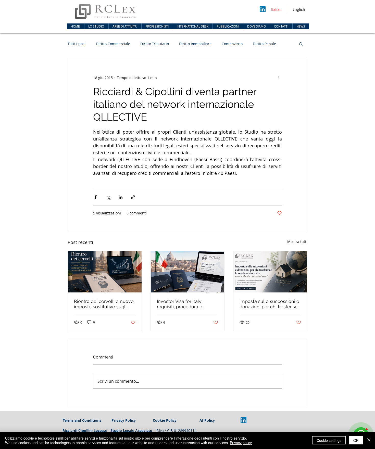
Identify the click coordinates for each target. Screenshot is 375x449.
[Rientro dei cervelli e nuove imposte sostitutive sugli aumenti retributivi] (105, 271)
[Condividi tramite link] (133, 197)
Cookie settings (329, 440)
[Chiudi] (369, 440)
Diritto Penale (264, 44)
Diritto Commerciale (113, 44)
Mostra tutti (297, 241)
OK (355, 440)
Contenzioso (232, 44)
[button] (124, 26)
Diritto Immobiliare (195, 44)
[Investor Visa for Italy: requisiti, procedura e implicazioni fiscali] (187, 271)
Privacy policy (241, 442)
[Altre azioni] (279, 77)
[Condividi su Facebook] (95, 197)
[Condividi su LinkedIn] (120, 197)
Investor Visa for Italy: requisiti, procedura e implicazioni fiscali (179, 304)
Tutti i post (77, 44)
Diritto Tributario (154, 44)
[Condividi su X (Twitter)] (108, 197)
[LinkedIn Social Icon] (263, 9)
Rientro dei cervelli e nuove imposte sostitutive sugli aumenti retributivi (104, 304)
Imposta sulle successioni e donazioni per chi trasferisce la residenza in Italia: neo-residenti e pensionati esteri (270, 304)
